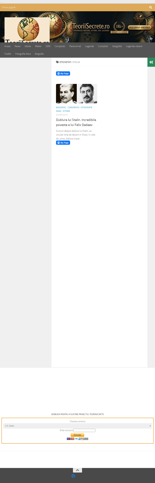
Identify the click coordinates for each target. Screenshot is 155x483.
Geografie (117, 46)
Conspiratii (60, 46)
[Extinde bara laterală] (151, 62)
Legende (89, 46)
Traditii (7, 53)
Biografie (39, 53)
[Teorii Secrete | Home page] (27, 32)
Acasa (7, 46)
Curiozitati (103, 46)
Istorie (28, 46)
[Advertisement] (29, 109)
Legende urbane (134, 46)
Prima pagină (8, 7)
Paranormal (75, 46)
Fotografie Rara (23, 53)
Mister (38, 46)
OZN (48, 46)
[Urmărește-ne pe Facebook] (73, 476)
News (17, 46)
